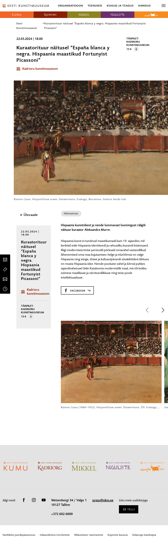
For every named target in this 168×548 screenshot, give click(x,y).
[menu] (164, 6)
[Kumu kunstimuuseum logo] (17, 14)
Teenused (95, 5)
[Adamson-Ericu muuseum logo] (151, 14)
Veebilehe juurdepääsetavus (18, 534)
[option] (111, 365)
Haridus (144, 5)
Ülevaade (31, 215)
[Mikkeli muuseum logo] (84, 14)
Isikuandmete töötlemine (55, 534)
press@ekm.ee (102, 500)
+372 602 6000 (62, 514)
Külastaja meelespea (144, 534)
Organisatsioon (70, 5)
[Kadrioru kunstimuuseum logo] (50, 14)
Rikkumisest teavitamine (88, 534)
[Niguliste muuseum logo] (117, 14)
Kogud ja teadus (120, 5)
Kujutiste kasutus (118, 534)
